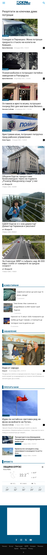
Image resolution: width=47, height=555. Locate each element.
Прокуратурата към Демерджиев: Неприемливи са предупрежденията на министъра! (29, 439)
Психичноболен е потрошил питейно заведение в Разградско (22, 74)
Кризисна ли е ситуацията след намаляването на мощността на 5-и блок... (28, 451)
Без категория (6, 130)
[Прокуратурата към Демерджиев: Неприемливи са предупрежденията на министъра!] (7, 440)
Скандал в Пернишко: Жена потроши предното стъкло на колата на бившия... (22, 42)
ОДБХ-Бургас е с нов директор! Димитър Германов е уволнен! (19, 225)
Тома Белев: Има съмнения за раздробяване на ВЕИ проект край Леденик (27, 306)
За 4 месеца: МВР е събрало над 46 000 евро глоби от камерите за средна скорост (23, 263)
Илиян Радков (6, 140)
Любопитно (6, 415)
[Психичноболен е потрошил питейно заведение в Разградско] (23, 61)
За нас (11, 546)
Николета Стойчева (8, 109)
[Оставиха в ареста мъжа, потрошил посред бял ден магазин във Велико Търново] (23, 92)
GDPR (26, 546)
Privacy (30, 548)
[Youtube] (30, 539)
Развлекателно (7, 364)
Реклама (40, 546)
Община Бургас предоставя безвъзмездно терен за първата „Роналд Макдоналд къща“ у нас (20, 178)
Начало (4, 546)
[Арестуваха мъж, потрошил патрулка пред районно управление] (23, 123)
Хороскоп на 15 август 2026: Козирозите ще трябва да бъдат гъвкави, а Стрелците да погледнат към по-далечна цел (27, 320)
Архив (16, 548)
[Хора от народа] (23, 349)
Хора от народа (10, 368)
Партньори (19, 546)
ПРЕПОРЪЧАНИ (11, 387)
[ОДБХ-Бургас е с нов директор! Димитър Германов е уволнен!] (23, 206)
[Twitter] (26, 539)
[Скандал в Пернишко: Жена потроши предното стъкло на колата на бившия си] (23, 28)
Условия (33, 546)
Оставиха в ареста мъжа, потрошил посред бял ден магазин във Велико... (23, 105)
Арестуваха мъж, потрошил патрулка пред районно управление (22, 135)
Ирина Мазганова (7, 48)
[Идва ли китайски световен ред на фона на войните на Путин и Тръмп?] (23, 403)
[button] (3, 3)
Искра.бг (4, 371)
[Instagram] (21, 539)
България (5, 36)
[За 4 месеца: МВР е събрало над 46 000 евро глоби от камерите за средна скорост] (23, 247)
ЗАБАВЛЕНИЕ (10, 331)
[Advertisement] (23, 521)
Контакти (23, 548)
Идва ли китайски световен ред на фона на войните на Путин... (21, 420)
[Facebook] (16, 539)
